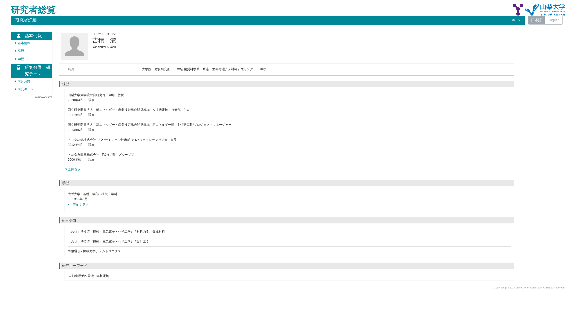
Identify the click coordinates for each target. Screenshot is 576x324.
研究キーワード (29, 89)
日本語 (536, 20)
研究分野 (24, 81)
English (553, 20)
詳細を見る (80, 205)
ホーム (516, 20)
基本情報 (24, 43)
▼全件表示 (72, 169)
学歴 (21, 59)
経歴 (21, 51)
